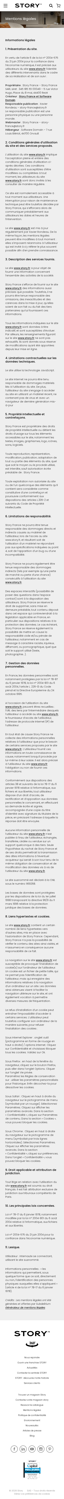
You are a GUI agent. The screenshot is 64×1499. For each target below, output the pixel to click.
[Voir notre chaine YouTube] (32, 1449)
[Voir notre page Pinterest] (49, 1449)
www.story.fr (37, 69)
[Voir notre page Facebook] (14, 1449)
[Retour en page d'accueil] (28, 6)
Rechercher (51, 5)
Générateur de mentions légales (25, 1307)
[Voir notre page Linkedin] (23, 1449)
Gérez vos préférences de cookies (32, 1493)
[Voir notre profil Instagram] (40, 1449)
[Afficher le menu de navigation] (5, 5)
